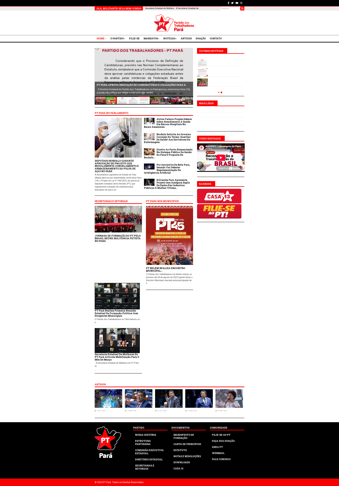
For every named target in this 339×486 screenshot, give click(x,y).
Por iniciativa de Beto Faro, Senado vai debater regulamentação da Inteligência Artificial (167, 168)
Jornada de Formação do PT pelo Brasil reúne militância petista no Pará (118, 238)
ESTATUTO (180, 450)
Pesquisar (242, 8)
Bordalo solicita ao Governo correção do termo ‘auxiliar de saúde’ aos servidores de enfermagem (167, 138)
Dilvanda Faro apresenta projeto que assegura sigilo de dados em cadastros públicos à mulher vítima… (167, 183)
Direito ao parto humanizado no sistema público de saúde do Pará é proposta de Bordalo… (168, 153)
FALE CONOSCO (221, 459)
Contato (216, 38)
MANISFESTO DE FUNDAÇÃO (183, 436)
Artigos (186, 38)
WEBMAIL (218, 453)
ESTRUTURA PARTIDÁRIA (143, 442)
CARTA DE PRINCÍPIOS (187, 444)
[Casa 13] (219, 195)
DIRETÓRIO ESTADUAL (149, 459)
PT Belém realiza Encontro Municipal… (165, 269)
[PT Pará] (114, 22)
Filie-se (134, 38)
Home (101, 38)
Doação (201, 38)
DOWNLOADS (181, 462)
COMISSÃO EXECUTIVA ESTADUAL (149, 452)
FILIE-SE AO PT (221, 434)
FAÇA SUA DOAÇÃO (223, 440)
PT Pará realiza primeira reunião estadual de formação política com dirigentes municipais (116, 313)
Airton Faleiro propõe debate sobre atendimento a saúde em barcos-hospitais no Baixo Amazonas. (168, 122)
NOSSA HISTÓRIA (145, 434)
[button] (218, 92)
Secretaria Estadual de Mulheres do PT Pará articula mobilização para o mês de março (117, 357)
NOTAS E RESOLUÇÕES (187, 456)
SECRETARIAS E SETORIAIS (144, 467)
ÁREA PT (217, 447)
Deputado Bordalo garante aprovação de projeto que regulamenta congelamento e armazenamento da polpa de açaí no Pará (117, 166)
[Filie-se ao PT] (219, 211)
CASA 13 (178, 468)
